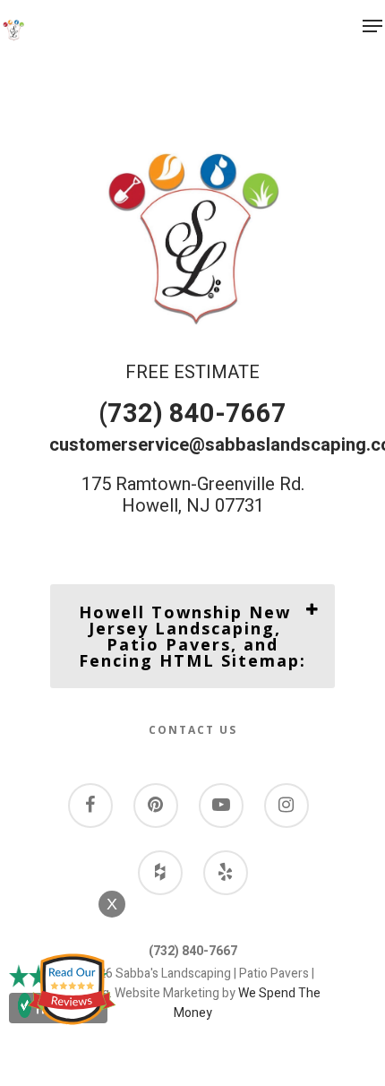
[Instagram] (286, 807)
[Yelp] (225, 874)
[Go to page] (13, 30)
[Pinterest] (155, 807)
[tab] (192, 636)
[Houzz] (160, 874)
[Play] (221, 807)
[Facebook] (90, 807)
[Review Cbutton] (71, 989)
